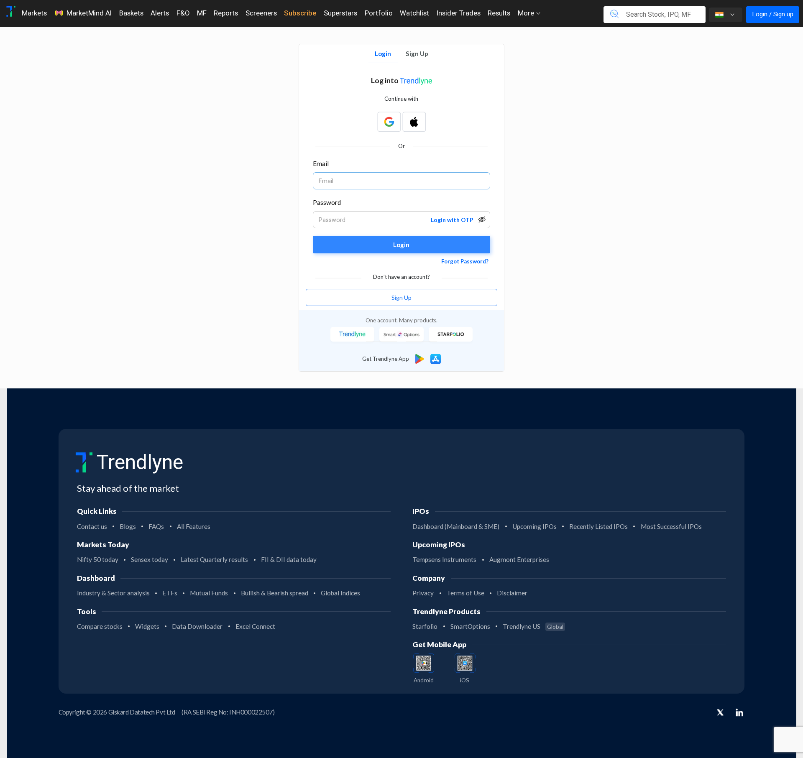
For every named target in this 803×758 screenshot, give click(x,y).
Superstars (340, 13)
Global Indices (340, 593)
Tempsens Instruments (444, 559)
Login (383, 53)
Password (327, 202)
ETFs (169, 593)
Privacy (423, 593)
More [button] (527, 13)
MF (202, 13)
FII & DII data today (289, 559)
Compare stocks (100, 626)
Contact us (92, 526)
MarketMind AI (89, 13)
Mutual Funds (209, 593)
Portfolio (379, 13)
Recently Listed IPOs (598, 526)
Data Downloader (197, 626)
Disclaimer (512, 593)
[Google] (389, 122)
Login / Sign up (772, 14)
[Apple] (414, 122)
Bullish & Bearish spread (274, 593)
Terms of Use (465, 593)
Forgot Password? (464, 261)
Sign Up (417, 53)
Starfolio (424, 626)
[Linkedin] (739, 712)
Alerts (160, 13)
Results (499, 13)
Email (321, 163)
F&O (182, 13)
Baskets (131, 13)
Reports (226, 13)
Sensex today (149, 559)
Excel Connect (255, 626)
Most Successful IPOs (671, 526)
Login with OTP (452, 219)
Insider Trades (459, 13)
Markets (34, 13)
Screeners (261, 13)
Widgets (147, 626)
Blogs (128, 526)
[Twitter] (720, 713)
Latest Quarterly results (214, 559)
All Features (193, 526)
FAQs (156, 526)
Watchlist (414, 13)
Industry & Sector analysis (113, 593)
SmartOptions (470, 626)
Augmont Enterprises (519, 559)
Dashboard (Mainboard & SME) (455, 526)
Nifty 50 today (97, 559)
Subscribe (300, 13)
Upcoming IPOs (534, 526)
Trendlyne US (533, 626)
